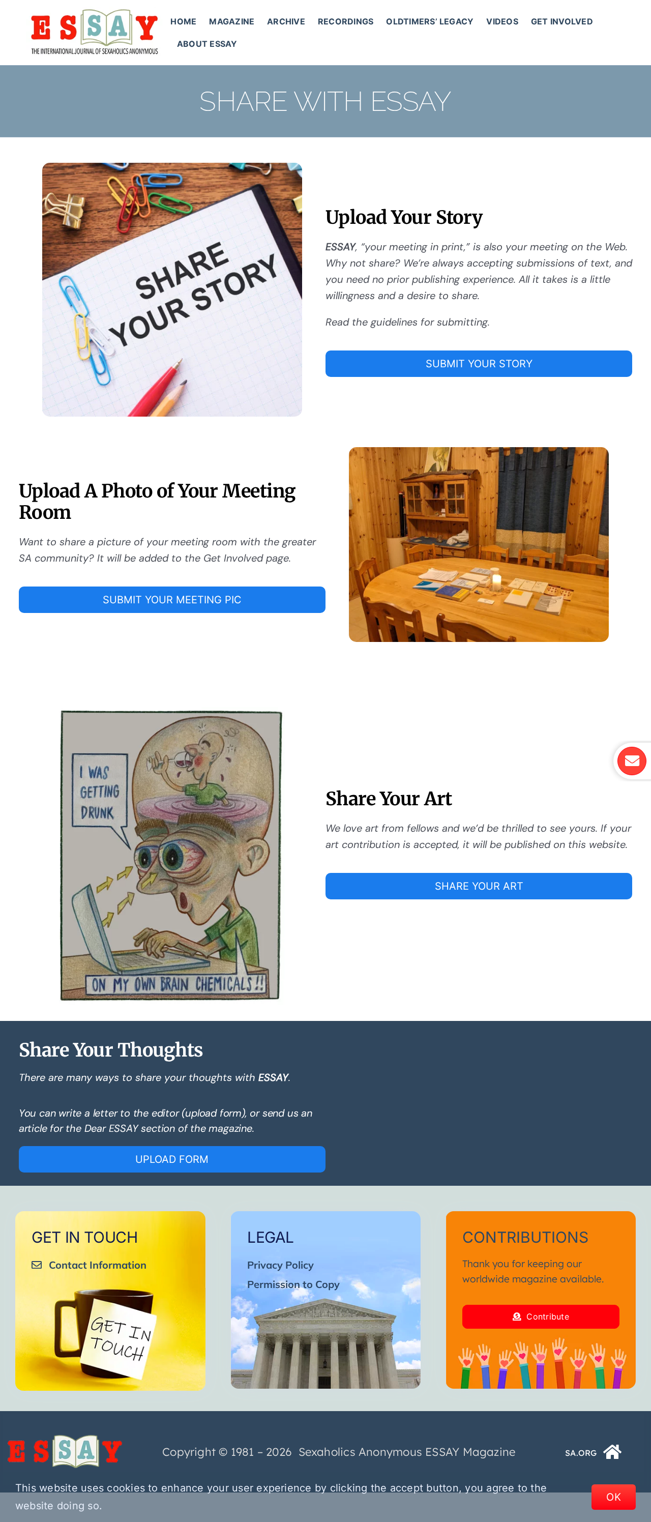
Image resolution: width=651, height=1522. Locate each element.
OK (613, 1497)
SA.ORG (581, 1453)
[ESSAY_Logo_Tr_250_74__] (64, 1438)
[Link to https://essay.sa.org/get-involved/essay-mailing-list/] (631, 761)
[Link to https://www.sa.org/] (612, 1452)
